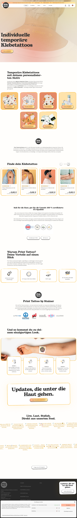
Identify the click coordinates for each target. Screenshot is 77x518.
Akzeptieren (68, 505)
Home (26, 5)
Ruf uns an (45, 237)
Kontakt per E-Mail (33, 237)
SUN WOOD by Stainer (25, 489)
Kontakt (50, 5)
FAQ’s (41, 483)
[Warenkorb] (69, 5)
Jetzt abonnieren (68, 491)
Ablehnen (68, 508)
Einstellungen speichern (68, 511)
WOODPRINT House (24, 496)
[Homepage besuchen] (9, 5)
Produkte (32, 5)
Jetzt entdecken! (7, 51)
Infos (44, 5)
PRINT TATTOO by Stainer (25, 486)
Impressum (25, 515)
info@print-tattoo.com (5, 498)
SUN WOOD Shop (24, 493)
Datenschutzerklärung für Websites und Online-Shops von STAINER (12, 515)
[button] (74, 502)
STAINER (22, 483)
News (39, 5)
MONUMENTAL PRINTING (25, 500)
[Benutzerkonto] (65, 5)
